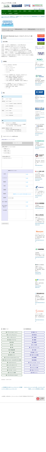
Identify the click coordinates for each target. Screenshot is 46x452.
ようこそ (3, 11)
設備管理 (10, 13)
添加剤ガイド (12, 16)
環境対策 (40, 11)
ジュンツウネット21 (8, 3)
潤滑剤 (24, 11)
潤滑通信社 (25, 396)
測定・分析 (4, 13)
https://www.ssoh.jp (38, 165)
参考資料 (16, 13)
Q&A (20, 11)
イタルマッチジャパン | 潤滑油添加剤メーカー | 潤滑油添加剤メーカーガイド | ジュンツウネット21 (22, 17)
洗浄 (35, 11)
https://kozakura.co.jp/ (39, 208)
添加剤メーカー (19, 16)
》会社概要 (3, 396)
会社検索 (15, 11)
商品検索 (9, 11)
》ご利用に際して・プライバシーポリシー (12, 396)
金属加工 (30, 11)
